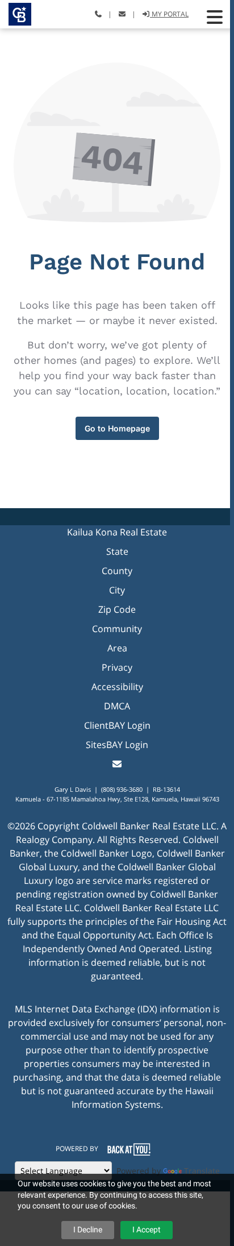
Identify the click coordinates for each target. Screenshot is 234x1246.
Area (117, 648)
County (117, 570)
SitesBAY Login (117, 744)
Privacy (117, 667)
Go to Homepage (117, 428)
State (117, 551)
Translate (202, 1170)
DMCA (117, 706)
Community (117, 628)
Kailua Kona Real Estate (117, 532)
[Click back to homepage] (15, 13)
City (117, 590)
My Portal (169, 14)
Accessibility (117, 686)
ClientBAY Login (117, 725)
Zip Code (117, 609)
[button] (214, 17)
